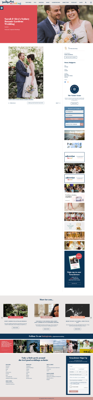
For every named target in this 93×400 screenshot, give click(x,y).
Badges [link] (48, 379)
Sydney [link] (66, 77)
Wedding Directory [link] (9, 382)
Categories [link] (28, 366)
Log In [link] (48, 370)
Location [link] (28, 372)
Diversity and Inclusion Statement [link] (53, 367)
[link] (1, 8)
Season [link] (27, 376)
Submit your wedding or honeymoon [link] (54, 376)
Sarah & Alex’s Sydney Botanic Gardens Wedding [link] (20, 99)
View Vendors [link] (74, 119)
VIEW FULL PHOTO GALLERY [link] (71, 57)
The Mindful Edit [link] (9, 376)
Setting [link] (27, 375)
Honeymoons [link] (56, 2)
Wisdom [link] (41, 2)
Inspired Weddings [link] (15, 29)
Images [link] (27, 369)
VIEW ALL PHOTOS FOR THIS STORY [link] (35, 102)
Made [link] (47, 2)
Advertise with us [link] (50, 378)
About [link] (48, 366)
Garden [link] (66, 70)
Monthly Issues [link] (29, 378)
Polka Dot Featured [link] (15, 317)
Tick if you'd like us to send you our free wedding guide (78, 383)
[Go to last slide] (2, 318)
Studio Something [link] (68, 54)
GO (81, 124)
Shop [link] (80, 2)
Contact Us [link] (49, 369)
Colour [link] (27, 370)
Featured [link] (28, 2)
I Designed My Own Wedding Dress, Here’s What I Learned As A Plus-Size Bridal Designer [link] (46, 322)
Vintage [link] (66, 66)
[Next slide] (91, 318)
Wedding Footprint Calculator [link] (11, 378)
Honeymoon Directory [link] (10, 384)
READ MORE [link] (74, 103)
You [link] (35, 2)
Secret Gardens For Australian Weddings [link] (15, 321)
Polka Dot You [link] (47, 317)
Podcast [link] (74, 2)
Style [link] (27, 373)
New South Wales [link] (68, 75)
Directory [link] (66, 2)
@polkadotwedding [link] (58, 336)
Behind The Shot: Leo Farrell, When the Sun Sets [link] (77, 322)
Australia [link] (66, 74)
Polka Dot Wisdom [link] (77, 317)
